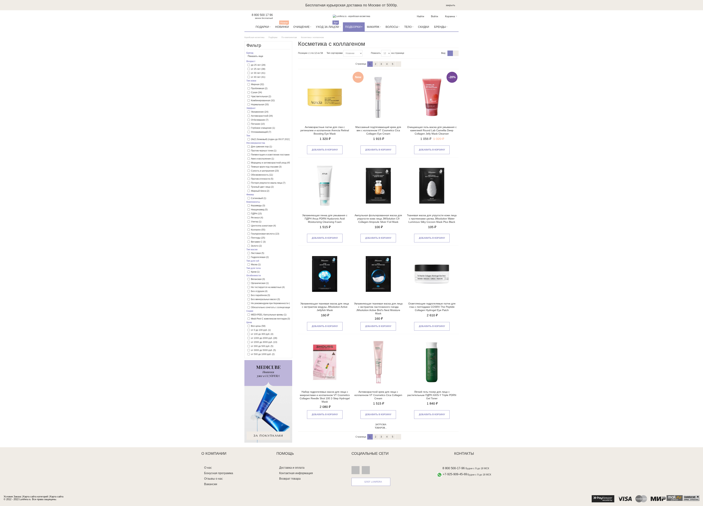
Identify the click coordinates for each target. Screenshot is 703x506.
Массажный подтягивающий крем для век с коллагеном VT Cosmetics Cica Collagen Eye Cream (378, 130)
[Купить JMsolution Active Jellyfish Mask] (325, 274)
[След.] (398, 64)
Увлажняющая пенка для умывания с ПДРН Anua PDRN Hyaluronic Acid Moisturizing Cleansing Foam (324, 218)
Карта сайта (56, 496)
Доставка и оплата (291, 467)
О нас (208, 467)
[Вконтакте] (356, 470)
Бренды (440, 26)
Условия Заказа (12, 496)
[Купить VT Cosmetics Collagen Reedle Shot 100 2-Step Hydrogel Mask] (325, 362)
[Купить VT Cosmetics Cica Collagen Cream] (378, 362)
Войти (434, 16)
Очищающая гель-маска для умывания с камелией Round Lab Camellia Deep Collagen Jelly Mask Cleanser (432, 130)
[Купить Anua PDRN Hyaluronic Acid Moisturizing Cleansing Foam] (325, 186)
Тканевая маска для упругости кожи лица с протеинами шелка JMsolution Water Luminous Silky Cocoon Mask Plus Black (432, 218)
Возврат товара (290, 478)
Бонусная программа (218, 473)
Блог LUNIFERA (373, 482)
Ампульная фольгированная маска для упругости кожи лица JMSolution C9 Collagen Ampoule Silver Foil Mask (378, 218)
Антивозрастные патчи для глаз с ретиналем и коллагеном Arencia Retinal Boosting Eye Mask (324, 130)
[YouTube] (366, 470)
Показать (376, 53)
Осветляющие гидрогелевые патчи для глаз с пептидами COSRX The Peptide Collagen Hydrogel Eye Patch (431, 307)
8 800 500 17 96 (262, 14)
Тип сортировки (335, 53)
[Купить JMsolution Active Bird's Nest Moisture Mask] (378, 274)
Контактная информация (296, 473)
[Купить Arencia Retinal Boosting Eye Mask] (325, 97)
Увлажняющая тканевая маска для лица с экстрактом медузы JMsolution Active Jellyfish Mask (324, 307)
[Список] (456, 53)
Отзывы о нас (213, 478)
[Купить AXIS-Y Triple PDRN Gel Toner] (432, 362)
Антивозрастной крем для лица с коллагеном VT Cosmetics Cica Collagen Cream (378, 395)
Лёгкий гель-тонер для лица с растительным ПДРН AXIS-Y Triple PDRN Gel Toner (431, 395)
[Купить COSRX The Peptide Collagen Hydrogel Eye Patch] (432, 274)
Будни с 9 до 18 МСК (477, 468)
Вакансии (210, 484)
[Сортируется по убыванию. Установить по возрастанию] (366, 53)
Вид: (443, 53)
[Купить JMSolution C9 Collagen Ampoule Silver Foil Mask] (378, 186)
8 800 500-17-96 (453, 468)
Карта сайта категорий (35, 496)
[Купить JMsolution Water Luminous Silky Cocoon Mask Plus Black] (432, 186)
